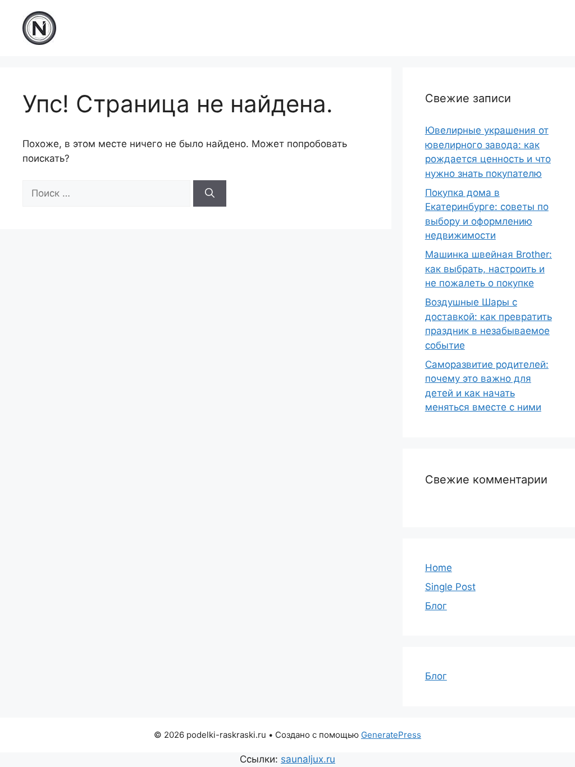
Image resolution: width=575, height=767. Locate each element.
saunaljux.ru (308, 759)
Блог (436, 605)
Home (438, 567)
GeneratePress (391, 734)
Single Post (450, 586)
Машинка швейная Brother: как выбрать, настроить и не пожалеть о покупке (488, 269)
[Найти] (209, 193)
